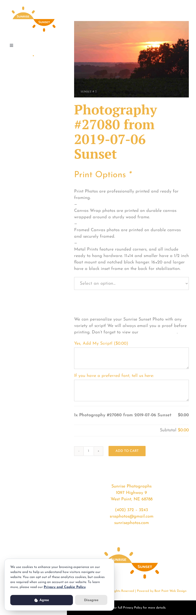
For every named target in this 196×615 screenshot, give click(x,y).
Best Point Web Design (170, 591)
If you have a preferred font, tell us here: (114, 376)
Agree (44, 600)
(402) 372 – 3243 (131, 510)
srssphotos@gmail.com (131, 516)
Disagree (91, 600)
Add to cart (127, 451)
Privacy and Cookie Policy (65, 587)
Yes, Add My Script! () (101, 344)
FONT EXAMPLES (158, 332)
